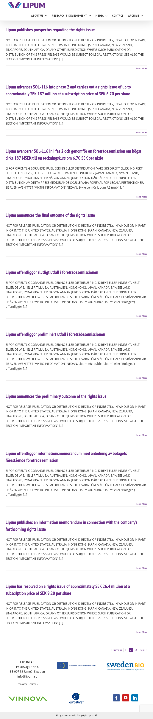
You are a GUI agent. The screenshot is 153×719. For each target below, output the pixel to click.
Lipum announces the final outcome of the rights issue (50, 215)
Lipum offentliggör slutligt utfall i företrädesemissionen (52, 272)
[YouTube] (125, 697)
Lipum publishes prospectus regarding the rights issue (50, 30)
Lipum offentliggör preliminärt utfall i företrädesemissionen (55, 334)
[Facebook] (116, 697)
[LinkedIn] (134, 697)
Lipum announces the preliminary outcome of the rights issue (56, 396)
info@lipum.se (27, 676)
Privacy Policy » (27, 684)
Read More (141, 68)
